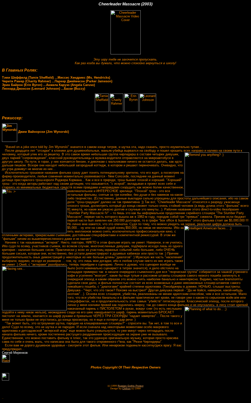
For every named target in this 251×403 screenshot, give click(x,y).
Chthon (126, 388)
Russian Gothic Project (130, 385)
